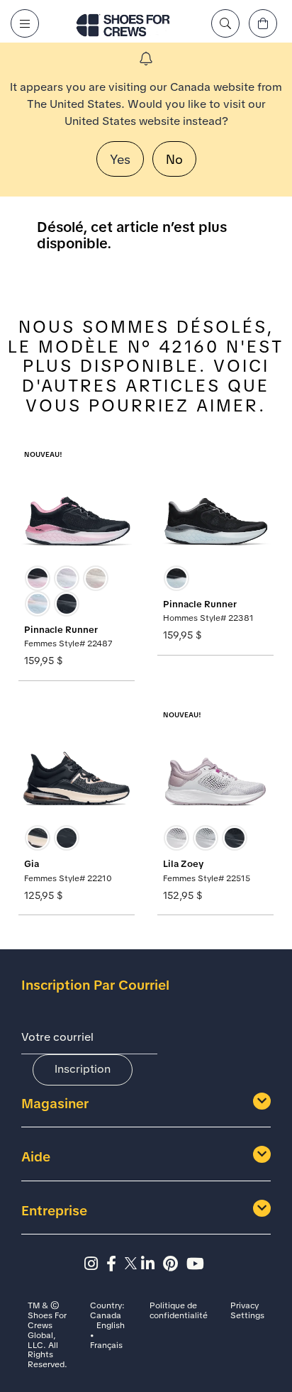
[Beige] (95, 578)
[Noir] (66, 604)
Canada (105, 1316)
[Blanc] (66, 578)
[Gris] (176, 838)
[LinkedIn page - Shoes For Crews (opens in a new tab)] (152, 1264)
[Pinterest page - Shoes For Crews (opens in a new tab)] (174, 1264)
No (174, 159)
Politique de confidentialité (179, 1311)
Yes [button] (120, 159)
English (110, 1326)
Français (106, 1346)
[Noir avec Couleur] (37, 578)
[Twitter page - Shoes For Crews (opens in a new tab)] (133, 1264)
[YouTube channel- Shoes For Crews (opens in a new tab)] (197, 1264)
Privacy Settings (247, 1311)
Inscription (83, 1068)
